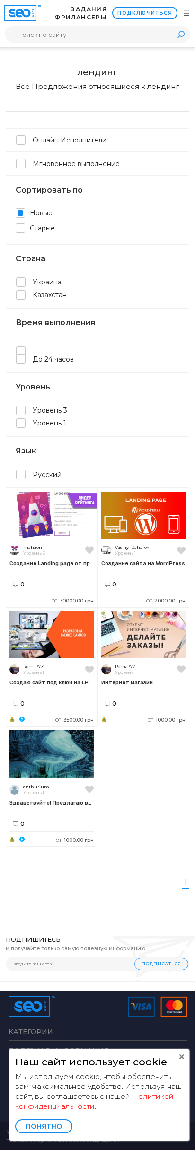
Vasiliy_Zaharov (132, 547)
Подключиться (144, 13)
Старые (42, 228)
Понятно (44, 1126)
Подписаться (161, 963)
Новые (41, 213)
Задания (89, 9)
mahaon (32, 547)
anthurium (36, 786)
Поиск (180, 34)
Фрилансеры (80, 17)
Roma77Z (33, 666)
